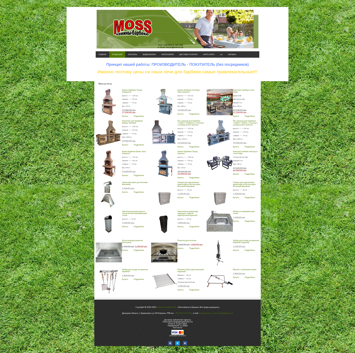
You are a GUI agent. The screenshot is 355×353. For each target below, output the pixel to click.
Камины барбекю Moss (167, 307)
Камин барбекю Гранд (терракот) (132, 91)
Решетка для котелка (187, 240)
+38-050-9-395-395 (183, 313)
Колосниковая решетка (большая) (132, 241)
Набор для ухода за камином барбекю (135, 270)
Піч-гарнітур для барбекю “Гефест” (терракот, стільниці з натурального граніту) (191, 123)
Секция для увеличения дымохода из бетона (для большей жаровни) (244, 184)
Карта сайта (208, 54)
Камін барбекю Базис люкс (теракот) (134, 152)
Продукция (117, 54)
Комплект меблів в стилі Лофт (243, 91)
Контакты (132, 54)
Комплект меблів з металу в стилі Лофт (245, 152)
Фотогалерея (168, 54)
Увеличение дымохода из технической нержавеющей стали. (134, 213)
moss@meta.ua (205, 313)
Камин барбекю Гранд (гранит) (187, 152)
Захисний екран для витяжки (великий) (135, 183)
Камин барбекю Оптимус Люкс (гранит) (189, 91)
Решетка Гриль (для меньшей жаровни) (191, 270)
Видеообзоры (149, 54)
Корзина (232, 54)
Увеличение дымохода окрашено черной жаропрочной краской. (188, 213)
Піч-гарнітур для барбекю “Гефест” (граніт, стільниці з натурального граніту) (245, 123)
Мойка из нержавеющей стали (244, 212)
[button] (170, 343)
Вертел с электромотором (244, 269)
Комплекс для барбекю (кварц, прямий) (132, 122)
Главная (102, 54)
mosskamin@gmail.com (223, 313)
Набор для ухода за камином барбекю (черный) (246, 241)
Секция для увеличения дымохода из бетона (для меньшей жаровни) (189, 184)
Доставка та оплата (188, 54)
